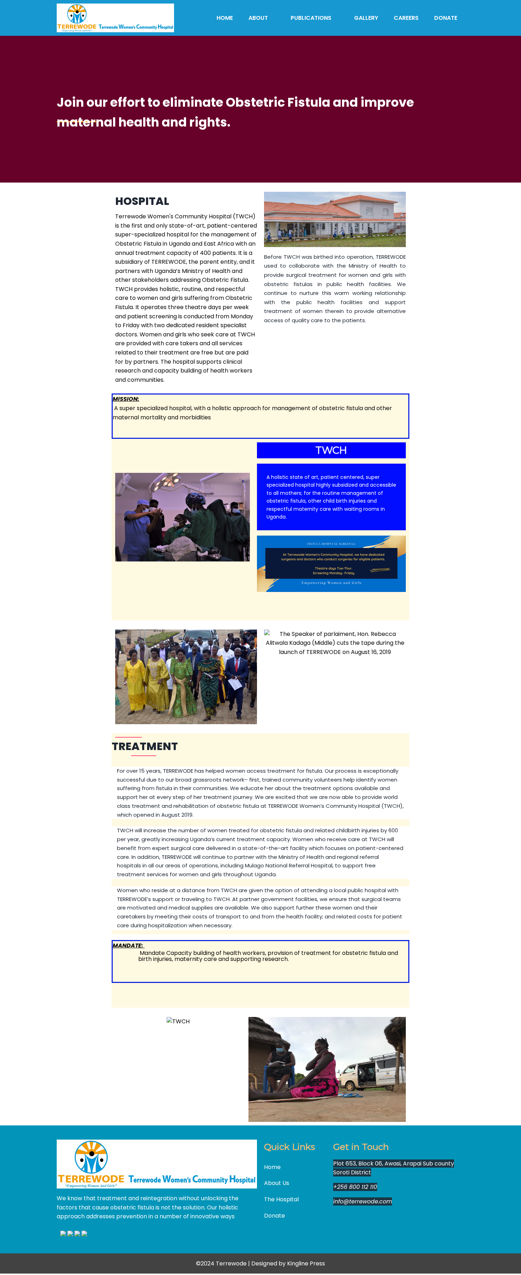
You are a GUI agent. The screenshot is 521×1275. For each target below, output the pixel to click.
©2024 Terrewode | (223, 1263)
